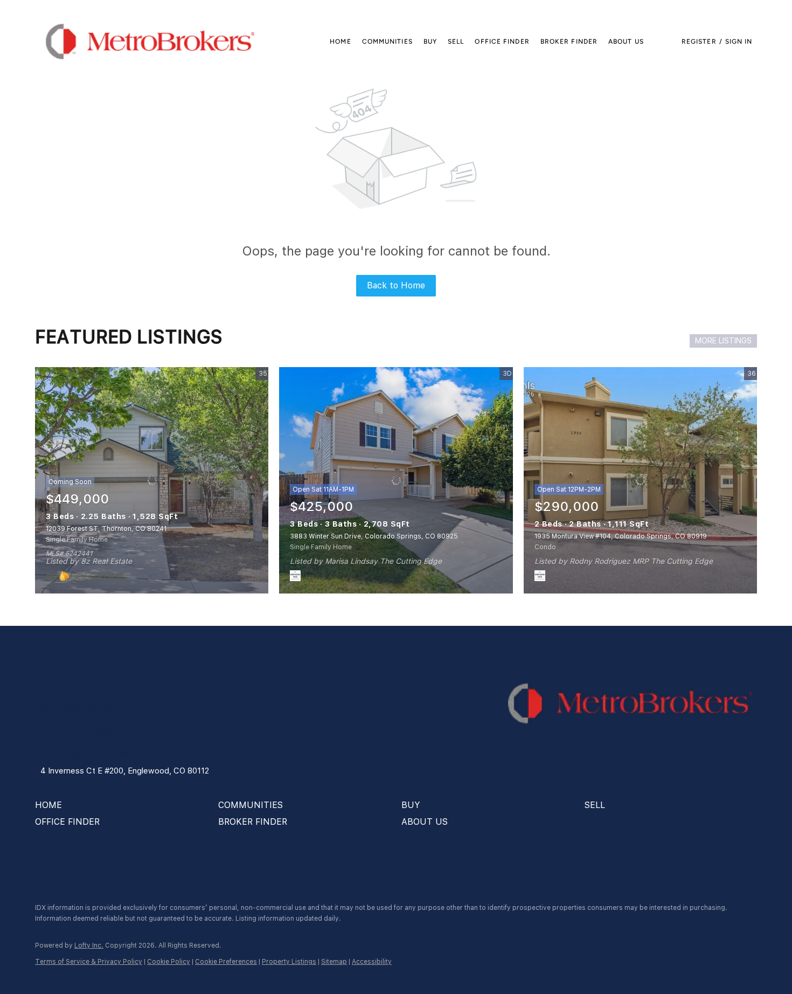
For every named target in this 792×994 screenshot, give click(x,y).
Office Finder (502, 41)
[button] (150, 41)
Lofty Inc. (88, 945)
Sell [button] (456, 41)
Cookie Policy (168, 961)
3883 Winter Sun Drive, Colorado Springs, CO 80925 (374, 536)
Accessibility (372, 961)
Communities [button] (387, 41)
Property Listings (289, 961)
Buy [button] (430, 41)
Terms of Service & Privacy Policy (88, 961)
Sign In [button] (739, 41)
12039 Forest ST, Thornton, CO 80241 (106, 529)
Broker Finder (569, 41)
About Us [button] (626, 41)
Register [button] (699, 41)
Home (340, 41)
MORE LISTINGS (723, 340)
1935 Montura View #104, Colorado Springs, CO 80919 (620, 536)
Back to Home (396, 285)
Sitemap (334, 961)
